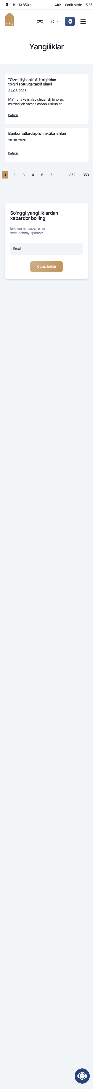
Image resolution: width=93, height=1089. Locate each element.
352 (72, 175)
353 (86, 175)
